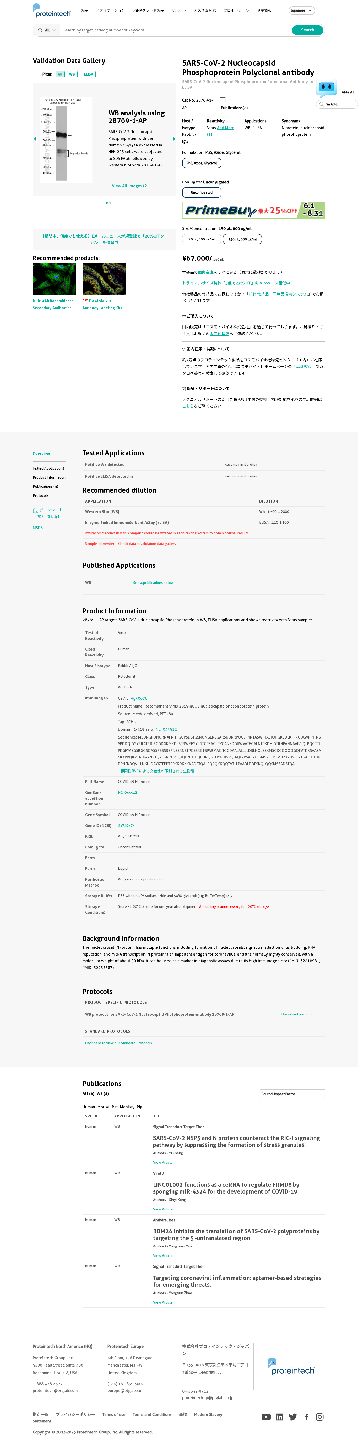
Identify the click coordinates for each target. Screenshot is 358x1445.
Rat (115, 1107)
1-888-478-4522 (48, 1383)
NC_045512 (166, 729)
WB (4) (103, 1093)
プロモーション (236, 10)
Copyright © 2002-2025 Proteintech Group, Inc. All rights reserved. (93, 1432)
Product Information (49, 477)
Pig (139, 1107)
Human (89, 1107)
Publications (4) (45, 486)
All (60, 74)
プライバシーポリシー (75, 1414)
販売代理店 (219, 333)
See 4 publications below (153, 583)
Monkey (127, 1107)
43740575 (126, 825)
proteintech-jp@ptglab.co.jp (208, 1397)
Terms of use (114, 1414)
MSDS (38, 527)
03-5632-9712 (195, 1391)
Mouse (103, 1107)
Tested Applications (48, 468)
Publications (232, 108)
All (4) (88, 1093)
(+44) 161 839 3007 (125, 1383)
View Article (163, 1162)
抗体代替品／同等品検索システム (278, 294)
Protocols (40, 495)
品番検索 (304, 366)
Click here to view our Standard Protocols (118, 1043)
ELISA (88, 74)
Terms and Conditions (152, 1414)
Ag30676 (139, 698)
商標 (183, 1414)
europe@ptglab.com (125, 1390)
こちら (188, 406)
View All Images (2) (130, 185)
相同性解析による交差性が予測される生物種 (157, 771)
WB (72, 74)
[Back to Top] (344, 1431)
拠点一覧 (40, 1414)
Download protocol (297, 1014)
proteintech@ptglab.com (55, 1390)
